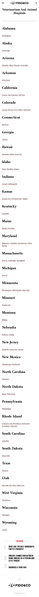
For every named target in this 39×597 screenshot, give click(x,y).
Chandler (5, 65)
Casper (4, 530)
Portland (11, 228)
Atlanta (5, 139)
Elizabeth (5, 349)
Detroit (4, 275)
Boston (4, 260)
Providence (6, 426)
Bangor (4, 228)
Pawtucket (26, 423)
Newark (20, 349)
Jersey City (13, 349)
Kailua (12, 154)
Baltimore (5, 243)
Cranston (5, 423)
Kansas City (6, 199)
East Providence (15, 423)
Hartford (5, 124)
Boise (4, 169)
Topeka (25, 199)
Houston (5, 470)
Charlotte (5, 379)
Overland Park (16, 199)
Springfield (21, 260)
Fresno (4, 95)
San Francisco (13, 95)
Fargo (4, 394)
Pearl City (18, 154)
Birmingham (6, 36)
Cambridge (12, 260)
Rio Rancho (16, 364)
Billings (4, 320)
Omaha (11, 335)
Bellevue (5, 335)
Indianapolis (12, 184)
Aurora (4, 110)
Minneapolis (16, 290)
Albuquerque (6, 364)
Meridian (10, 169)
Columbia (13, 243)
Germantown (22, 243)
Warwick (14, 426)
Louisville (5, 213)
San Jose (22, 95)
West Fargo (11, 394)
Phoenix (17, 65)
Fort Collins (18, 110)
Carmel (4, 184)
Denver (10, 110)
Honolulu (5, 154)
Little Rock (6, 80)
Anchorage (6, 50)
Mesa (11, 65)
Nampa (16, 169)
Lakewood (26, 110)
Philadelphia (6, 409)
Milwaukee (6, 515)
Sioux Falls (6, 456)
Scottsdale (24, 65)
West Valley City (18, 485)
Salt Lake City (7, 485)
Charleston (6, 500)
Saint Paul (26, 290)
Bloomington (7, 290)
